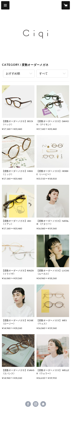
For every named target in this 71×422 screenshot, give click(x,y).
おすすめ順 (13, 73)
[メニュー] (5, 5)
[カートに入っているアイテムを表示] (66, 5)
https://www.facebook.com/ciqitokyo (28, 404)
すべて (43, 73)
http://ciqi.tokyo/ (43, 404)
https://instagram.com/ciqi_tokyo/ (35, 404)
